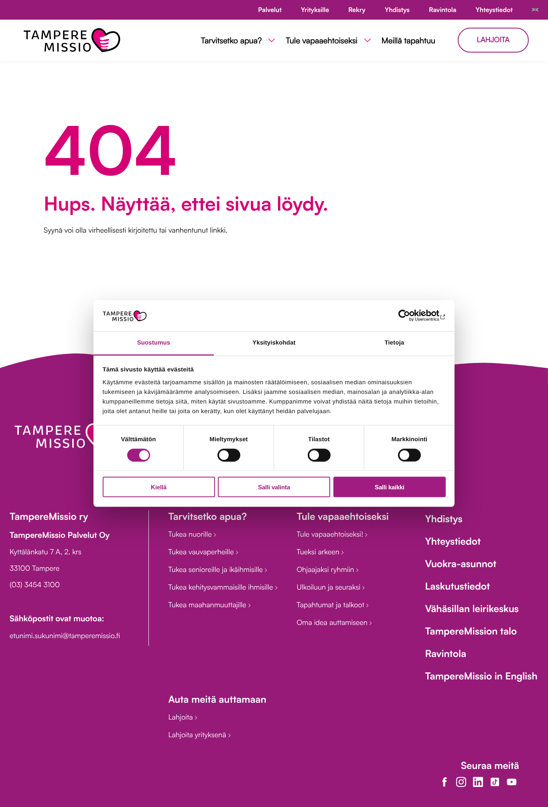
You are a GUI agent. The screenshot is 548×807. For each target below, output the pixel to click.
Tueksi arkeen (318, 551)
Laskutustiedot (457, 586)
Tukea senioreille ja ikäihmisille (216, 569)
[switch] (228, 454)
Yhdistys (443, 519)
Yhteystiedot (453, 541)
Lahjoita (181, 717)
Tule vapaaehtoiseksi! (330, 534)
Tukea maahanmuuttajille (208, 604)
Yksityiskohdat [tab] (273, 342)
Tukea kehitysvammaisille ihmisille (221, 587)
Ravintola (445, 653)
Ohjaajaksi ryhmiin (326, 569)
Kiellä (158, 487)
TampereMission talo (471, 631)
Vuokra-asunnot (460, 564)
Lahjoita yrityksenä (198, 734)
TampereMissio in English (481, 676)
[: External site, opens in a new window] (410, 316)
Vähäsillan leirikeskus (471, 608)
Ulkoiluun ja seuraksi (329, 587)
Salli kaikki (389, 487)
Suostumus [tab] (153, 342)
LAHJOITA (493, 39)
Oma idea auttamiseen (332, 622)
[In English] (535, 10)
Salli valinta (274, 487)
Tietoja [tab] (394, 342)
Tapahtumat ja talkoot (331, 604)
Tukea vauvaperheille (201, 551)
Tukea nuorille (190, 534)
